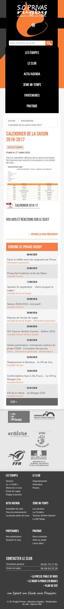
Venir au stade (39, 540)
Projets (36, 488)
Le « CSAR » (12, 484)
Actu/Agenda (32, 74)
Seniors (9, 481)
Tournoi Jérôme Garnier (44, 515)
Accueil (11, 121)
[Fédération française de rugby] (17, 457)
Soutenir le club (13, 540)
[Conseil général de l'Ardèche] (19, 433)
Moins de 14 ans (14, 488)
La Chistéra (38, 512)
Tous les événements (16, 512)
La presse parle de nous (17, 515)
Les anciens (38, 509)
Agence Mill (36, 604)
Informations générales (18, 262)
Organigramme (40, 481)
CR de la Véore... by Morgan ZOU (26, 392)
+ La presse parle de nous (44, 576)
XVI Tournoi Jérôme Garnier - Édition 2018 (31, 331)
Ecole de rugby (13, 491)
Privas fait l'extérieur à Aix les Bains (27, 273)
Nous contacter (40, 536)
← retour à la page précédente (43, 234)
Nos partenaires (13, 536)
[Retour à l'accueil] (32, 19)
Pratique (32, 106)
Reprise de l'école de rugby (22, 317)
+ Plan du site (50, 585)
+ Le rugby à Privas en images (42, 581)
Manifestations (46, 351)
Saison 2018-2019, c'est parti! (24, 304)
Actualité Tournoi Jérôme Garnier (23, 334)
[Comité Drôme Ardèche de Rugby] (42, 439)
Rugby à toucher (14, 494)
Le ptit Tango (39, 519)
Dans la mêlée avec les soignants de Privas (31, 259)
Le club (32, 63)
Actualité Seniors (15, 276)
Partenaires (32, 95)
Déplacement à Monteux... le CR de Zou (29, 362)
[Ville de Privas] (19, 417)
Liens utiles (38, 543)
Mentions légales (36, 601)
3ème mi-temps (32, 85)
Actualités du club (14, 509)
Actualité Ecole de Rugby (19, 293)
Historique (37, 484)
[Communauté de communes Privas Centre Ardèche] (44, 415)
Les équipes (32, 53)
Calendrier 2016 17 (26, 205)
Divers (10, 351)
